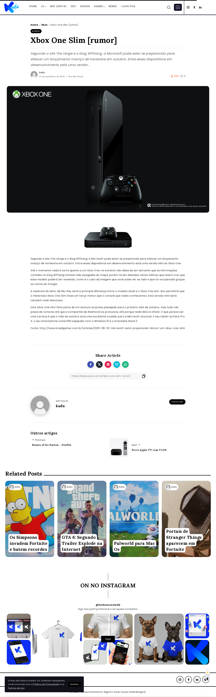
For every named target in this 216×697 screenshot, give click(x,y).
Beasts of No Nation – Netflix (51, 444)
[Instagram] (188, 7)
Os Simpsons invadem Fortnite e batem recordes (28, 543)
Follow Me (177, 401)
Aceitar (74, 684)
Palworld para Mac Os (134, 546)
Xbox (44, 24)
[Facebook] (194, 7)
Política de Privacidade (46, 684)
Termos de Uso (16, 688)
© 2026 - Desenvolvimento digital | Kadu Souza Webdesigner (108, 692)
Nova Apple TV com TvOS (149, 449)
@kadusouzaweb (108, 605)
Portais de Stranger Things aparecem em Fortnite (184, 540)
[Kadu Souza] (12, 7)
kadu (42, 72)
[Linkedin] (200, 7)
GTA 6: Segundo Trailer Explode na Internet (82, 543)
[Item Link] (29, 519)
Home (34, 24)
